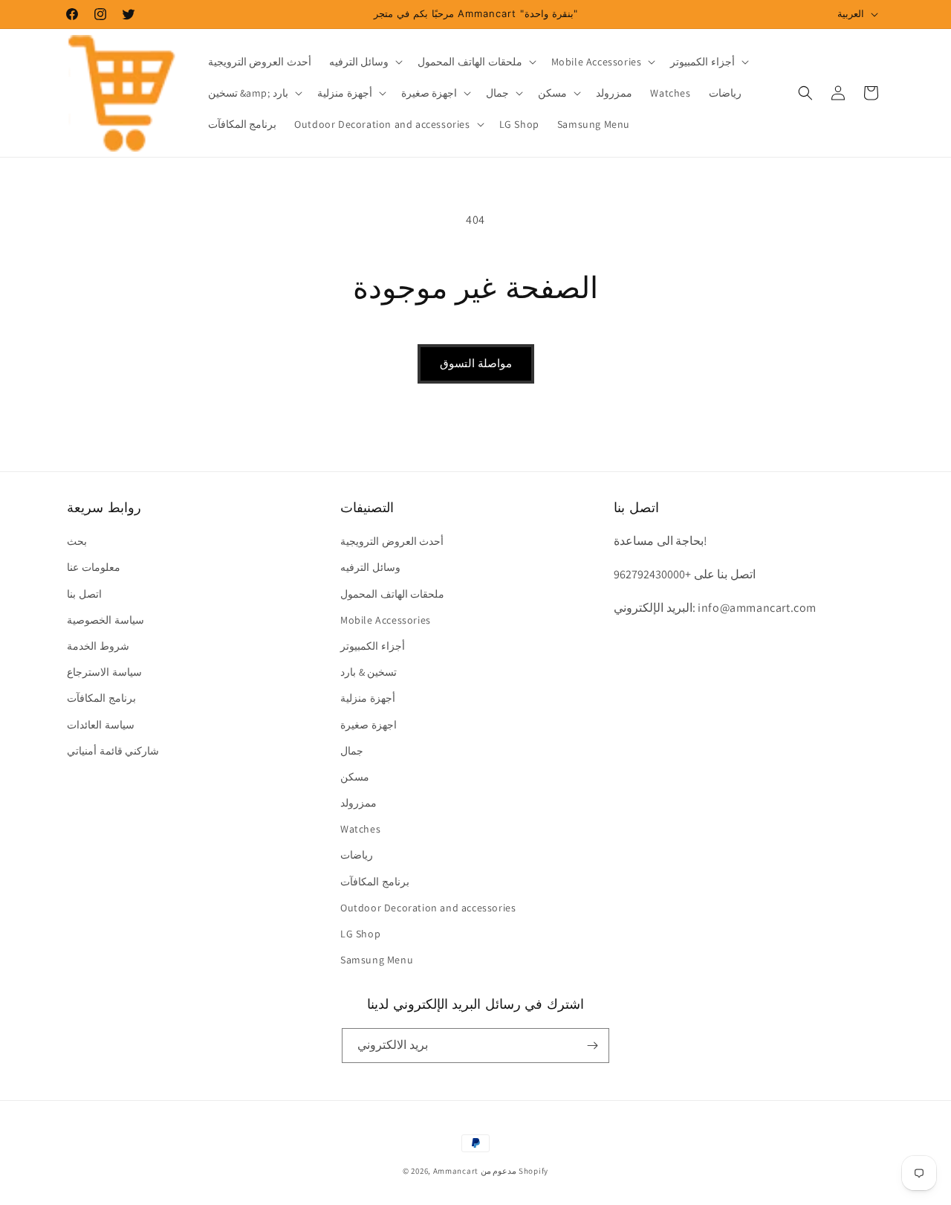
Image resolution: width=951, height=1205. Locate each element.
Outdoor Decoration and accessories (428, 907)
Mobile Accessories (385, 620)
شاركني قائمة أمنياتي (113, 750)
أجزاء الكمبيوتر (372, 646)
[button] (364, 61)
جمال (351, 750)
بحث (77, 541)
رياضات (356, 855)
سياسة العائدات (100, 724)
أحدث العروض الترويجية (392, 541)
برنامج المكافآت (101, 698)
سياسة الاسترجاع (104, 672)
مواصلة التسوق (476, 363)
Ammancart (455, 1171)
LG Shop (360, 933)
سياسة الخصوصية (105, 620)
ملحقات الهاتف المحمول (392, 594)
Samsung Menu (376, 959)
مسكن (354, 777)
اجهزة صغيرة (368, 724)
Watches (360, 829)
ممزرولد (358, 803)
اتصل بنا (84, 594)
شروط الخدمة (98, 646)
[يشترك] (592, 1045)
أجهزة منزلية (367, 698)
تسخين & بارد (368, 672)
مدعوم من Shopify (514, 1171)
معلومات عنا (93, 567)
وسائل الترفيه (370, 567)
